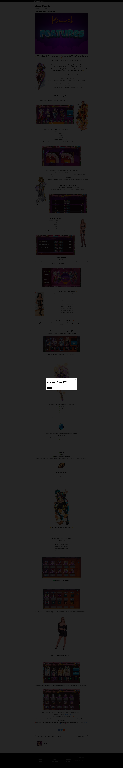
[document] (61, 384)
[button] (75, 379)
